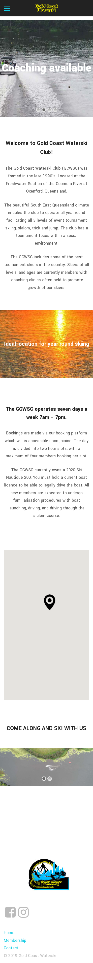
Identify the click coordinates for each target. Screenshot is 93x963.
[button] (50, 602)
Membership (15, 940)
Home (9, 933)
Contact (11, 948)
